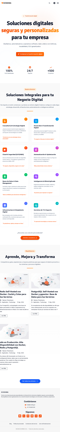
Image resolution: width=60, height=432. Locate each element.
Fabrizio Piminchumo (7, 300)
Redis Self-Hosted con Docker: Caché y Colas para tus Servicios (13, 294)
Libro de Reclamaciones (45, 424)
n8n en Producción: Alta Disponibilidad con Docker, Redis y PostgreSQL (13, 345)
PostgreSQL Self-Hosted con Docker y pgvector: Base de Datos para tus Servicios (44, 294)
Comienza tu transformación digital (31, 54)
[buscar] (50, 3)
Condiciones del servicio (31, 424)
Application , (5, 302)
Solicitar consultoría (29, 238)
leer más (3, 316)
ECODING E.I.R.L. (23, 429)
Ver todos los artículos (29, 381)
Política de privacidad (19, 424)
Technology (12, 302)
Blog (11, 424)
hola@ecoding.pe (31, 405)
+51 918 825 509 (31, 407)
